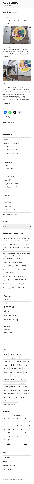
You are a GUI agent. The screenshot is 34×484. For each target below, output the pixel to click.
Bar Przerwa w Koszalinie (16, 262)
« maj (8, 444)
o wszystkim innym (9, 162)
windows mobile (10, 210)
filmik (6, 300)
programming (7, 192)
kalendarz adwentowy (11, 317)
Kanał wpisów (7, 461)
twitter (14, 401)
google (6, 303)
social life (8, 180)
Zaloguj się (6, 457)
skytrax (9, 157)
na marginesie (10, 176)
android (7, 195)
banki (12, 354)
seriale (19, 394)
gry (20, 369)
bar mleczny (20, 354)
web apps (8, 206)
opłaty (6, 386)
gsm (25, 369)
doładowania (16, 361)
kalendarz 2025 (12, 153)
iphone (19, 372)
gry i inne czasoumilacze (11, 143)
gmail (25, 365)
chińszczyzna (25, 358)
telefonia (7, 401)
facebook (26, 361)
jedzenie (8, 165)
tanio (22, 397)
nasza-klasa (8, 383)
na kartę (23, 379)
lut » (25, 444)
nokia (16, 383)
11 (13, 429)
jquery (14, 376)
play (5, 323)
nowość (22, 383)
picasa (25, 386)
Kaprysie (27, 49)
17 (9, 433)
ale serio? (6, 139)
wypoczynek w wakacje (12, 184)
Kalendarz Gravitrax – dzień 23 (18, 241)
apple (6, 354)
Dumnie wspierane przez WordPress (14, 479)
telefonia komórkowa (10, 214)
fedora (6, 365)
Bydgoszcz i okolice (13, 187)
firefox (19, 365)
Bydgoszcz (10, 168)
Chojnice (7, 361)
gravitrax (8, 146)
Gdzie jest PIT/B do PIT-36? (17, 266)
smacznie (7, 397)
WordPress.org (8, 469)
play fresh (7, 327)
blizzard (6, 358)
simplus (26, 394)
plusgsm (26, 390)
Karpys (12, 171)
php (19, 386)
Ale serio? (10, 2)
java (6, 199)
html (5, 372)
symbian (8, 202)
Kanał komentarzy (9, 465)
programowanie (7, 329)
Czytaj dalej (6, 103)
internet (12, 372)
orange (12, 386)
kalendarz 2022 (12, 149)
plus (19, 390)
